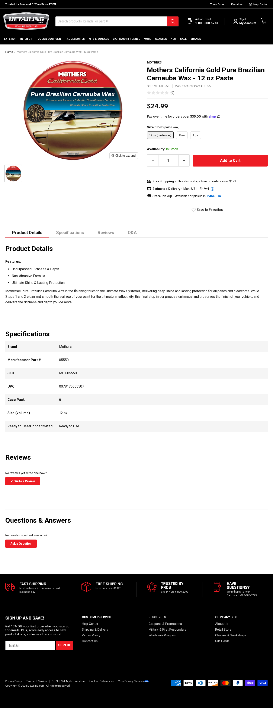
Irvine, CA (213, 196)
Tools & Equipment (49, 38)
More (147, 38)
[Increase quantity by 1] (184, 160)
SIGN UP (64, 645)
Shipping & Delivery (95, 629)
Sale (183, 38)
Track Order (217, 4)
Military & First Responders (167, 629)
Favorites (237, 4)
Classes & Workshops (230, 635)
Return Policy (91, 635)
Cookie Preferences (101, 681)
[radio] (160, 135)
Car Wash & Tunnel (126, 38)
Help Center (260, 4)
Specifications (70, 232)
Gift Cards (222, 641)
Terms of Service (36, 681)
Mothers (154, 62)
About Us (221, 624)
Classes (161, 38)
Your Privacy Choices (131, 681)
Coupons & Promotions (165, 624)
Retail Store (223, 629)
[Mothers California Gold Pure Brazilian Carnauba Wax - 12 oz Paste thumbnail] (13, 173)
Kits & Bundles (99, 38)
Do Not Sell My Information (68, 681)
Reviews (106, 232)
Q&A (132, 232)
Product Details (27, 232)
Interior (26, 38)
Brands (195, 38)
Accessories (76, 38)
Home (9, 51)
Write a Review (27, 482)
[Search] (173, 21)
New (173, 38)
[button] (160, 92)
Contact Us (90, 641)
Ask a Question (23, 545)
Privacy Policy (13, 681)
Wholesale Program (162, 635)
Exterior (10, 38)
